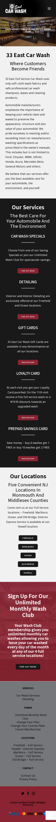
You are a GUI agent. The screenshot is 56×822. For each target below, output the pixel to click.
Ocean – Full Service (28, 756)
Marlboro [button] (28, 547)
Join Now (28, 37)
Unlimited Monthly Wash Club (31, 716)
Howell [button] (28, 573)
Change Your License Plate (28, 725)
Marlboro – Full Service (28, 752)
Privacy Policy (28, 779)
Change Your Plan (28, 722)
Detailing (28, 699)
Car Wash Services (28, 695)
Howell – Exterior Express (28, 749)
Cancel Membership (28, 729)
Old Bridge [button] (28, 564)
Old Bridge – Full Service (28, 759)
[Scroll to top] (50, 815)
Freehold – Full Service (28, 745)
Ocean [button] (28, 555)
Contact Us (28, 775)
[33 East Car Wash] (15, 8)
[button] (49, 8)
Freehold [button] (28, 538)
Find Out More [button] (27, 271)
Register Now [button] (28, 362)
